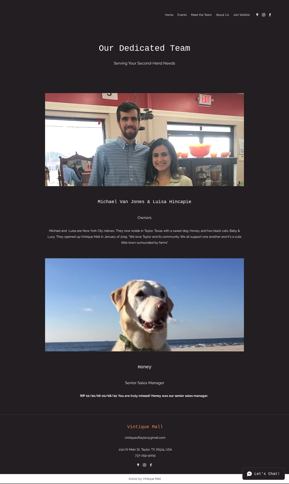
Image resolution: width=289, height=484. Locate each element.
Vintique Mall (145, 427)
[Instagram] (263, 15)
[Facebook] (270, 15)
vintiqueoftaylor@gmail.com (145, 438)
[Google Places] (257, 15)
